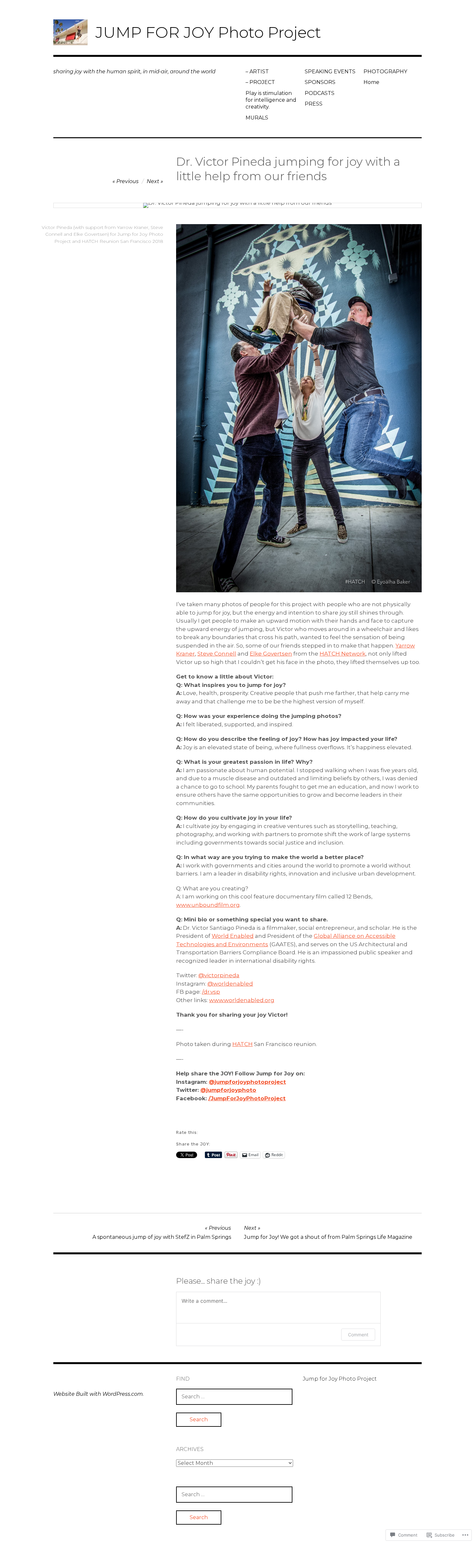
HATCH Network (342, 653)
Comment (358, 1334)
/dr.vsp (211, 992)
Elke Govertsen (271, 653)
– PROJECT (260, 82)
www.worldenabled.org (241, 1000)
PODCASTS (319, 93)
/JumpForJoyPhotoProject (247, 1098)
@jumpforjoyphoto (228, 1090)
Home (371, 82)
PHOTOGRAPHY (385, 71)
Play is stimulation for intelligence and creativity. (271, 100)
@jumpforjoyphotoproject (247, 1082)
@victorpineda (218, 975)
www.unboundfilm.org (208, 905)
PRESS (313, 104)
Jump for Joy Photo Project (340, 1379)
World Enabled (233, 936)
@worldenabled (230, 983)
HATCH (242, 1044)
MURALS (257, 118)
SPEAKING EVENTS (330, 71)
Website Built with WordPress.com (98, 1394)
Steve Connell (216, 653)
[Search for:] (234, 1396)
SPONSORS (320, 82)
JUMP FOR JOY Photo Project (208, 32)
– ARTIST (257, 71)
